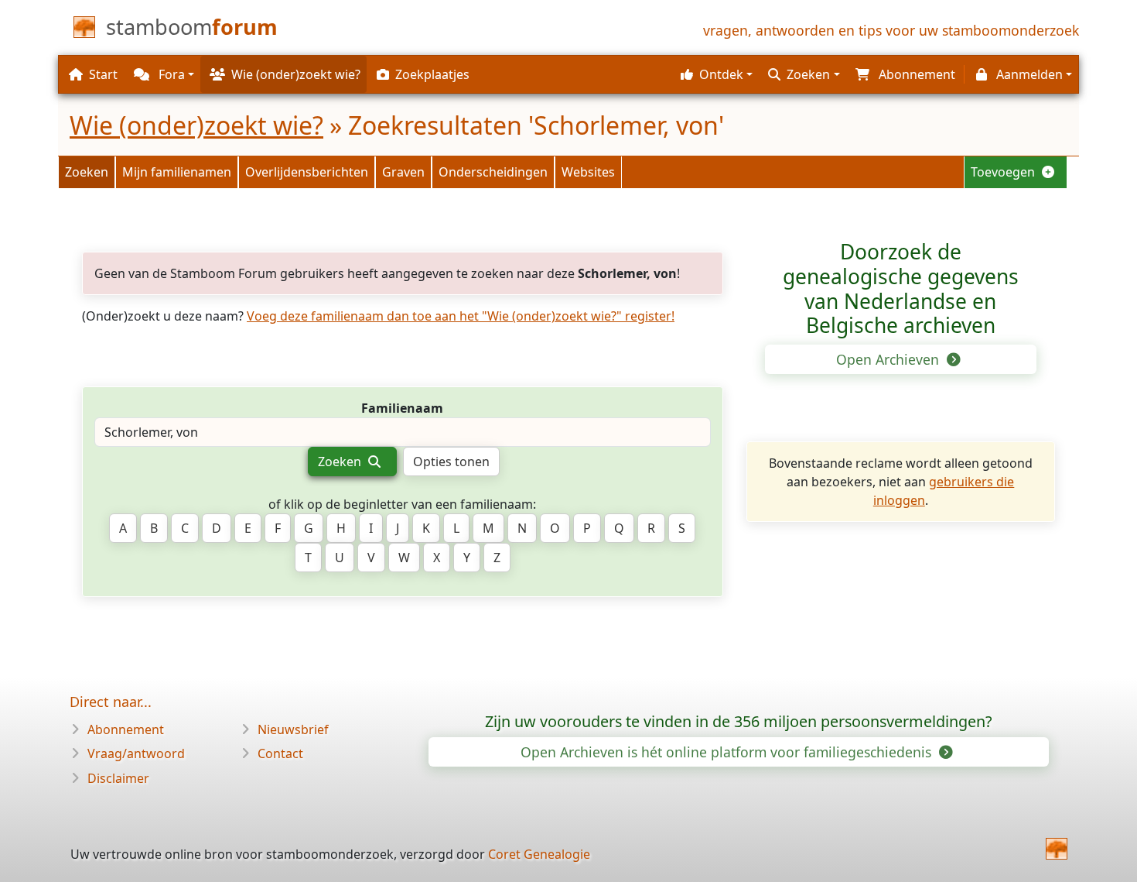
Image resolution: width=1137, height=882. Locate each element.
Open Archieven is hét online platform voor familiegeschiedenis (728, 752)
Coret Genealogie (539, 854)
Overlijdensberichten (306, 171)
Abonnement (125, 729)
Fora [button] (170, 74)
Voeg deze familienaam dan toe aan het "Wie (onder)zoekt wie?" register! (460, 315)
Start (103, 74)
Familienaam (402, 408)
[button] (715, 74)
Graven (403, 171)
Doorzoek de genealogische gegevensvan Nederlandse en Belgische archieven (901, 288)
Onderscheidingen (493, 171)
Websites (588, 171)
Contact (280, 753)
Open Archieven (889, 359)
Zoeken (86, 171)
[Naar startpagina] (1056, 849)
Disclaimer (118, 778)
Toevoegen (1004, 171)
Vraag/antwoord (136, 753)
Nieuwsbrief (293, 729)
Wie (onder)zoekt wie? (196, 125)
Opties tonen (451, 461)
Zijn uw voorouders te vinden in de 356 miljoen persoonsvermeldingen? (738, 721)
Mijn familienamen (176, 171)
